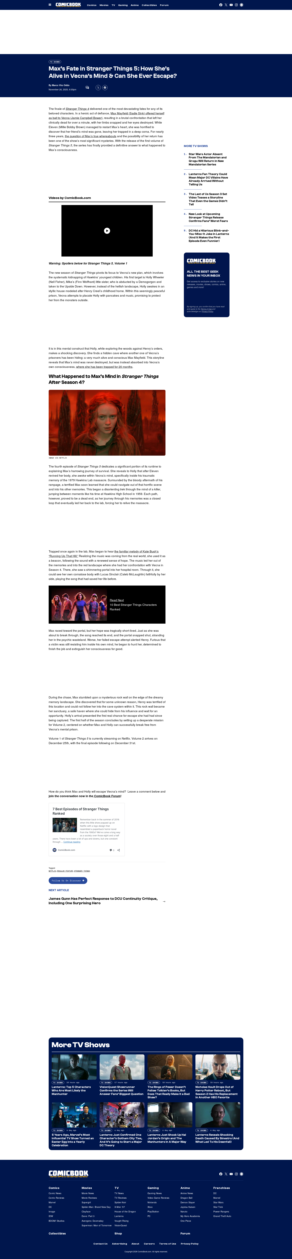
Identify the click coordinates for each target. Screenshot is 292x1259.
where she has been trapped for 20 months (104, 367)
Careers (149, 1243)
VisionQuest (121, 1225)
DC (50, 1206)
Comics (92, 5)
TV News (119, 1193)
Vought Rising (122, 1220)
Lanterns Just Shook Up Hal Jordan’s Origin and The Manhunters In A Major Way (167, 1138)
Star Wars (218, 1202)
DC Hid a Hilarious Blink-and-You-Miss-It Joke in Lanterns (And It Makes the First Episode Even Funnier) (209, 236)
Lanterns (119, 1216)
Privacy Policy (207, 311)
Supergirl (86, 1202)
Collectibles (149, 5)
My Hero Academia (190, 1216)
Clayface (86, 1211)
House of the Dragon (125, 1211)
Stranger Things (82, 871)
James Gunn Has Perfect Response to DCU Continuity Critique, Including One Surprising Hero (103, 901)
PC (149, 1216)
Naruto (184, 1211)
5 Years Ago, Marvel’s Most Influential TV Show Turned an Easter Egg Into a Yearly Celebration (73, 1140)
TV (113, 5)
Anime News (187, 1193)
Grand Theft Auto (222, 1216)
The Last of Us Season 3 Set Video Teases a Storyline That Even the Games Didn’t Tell (208, 199)
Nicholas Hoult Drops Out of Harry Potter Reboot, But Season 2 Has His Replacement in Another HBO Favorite (216, 1092)
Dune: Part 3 (88, 1216)
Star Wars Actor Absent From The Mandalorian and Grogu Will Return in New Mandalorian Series (208, 159)
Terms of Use (206, 309)
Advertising (119, 1243)
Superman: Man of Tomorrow (97, 1225)
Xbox (150, 1206)
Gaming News (155, 1193)
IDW (51, 1216)
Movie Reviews (89, 1197)
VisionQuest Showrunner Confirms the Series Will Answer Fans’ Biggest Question (121, 1090)
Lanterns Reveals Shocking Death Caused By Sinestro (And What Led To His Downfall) (217, 1138)
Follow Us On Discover (67, 880)
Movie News (88, 1193)
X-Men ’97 (120, 1206)
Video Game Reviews (158, 1197)
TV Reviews (121, 1197)
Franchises (221, 1188)
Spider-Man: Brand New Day (96, 1206)
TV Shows (55, 61)
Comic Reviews (56, 1197)
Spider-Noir (120, 1202)
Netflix (52, 871)
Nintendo (152, 1202)
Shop (118, 1233)
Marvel (52, 1202)
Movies (104, 5)
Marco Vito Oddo (61, 85)
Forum (164, 5)
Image (52, 1211)
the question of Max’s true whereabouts (90, 136)
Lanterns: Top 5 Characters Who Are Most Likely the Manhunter (71, 1090)
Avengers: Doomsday (93, 1220)
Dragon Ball (187, 1197)
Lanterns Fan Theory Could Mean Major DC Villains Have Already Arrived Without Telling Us (208, 179)
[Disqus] (107, 948)
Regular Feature (65, 871)
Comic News (55, 1193)
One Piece (186, 1220)
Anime (135, 5)
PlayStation (153, 1211)
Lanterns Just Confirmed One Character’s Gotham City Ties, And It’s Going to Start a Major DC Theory (121, 1140)
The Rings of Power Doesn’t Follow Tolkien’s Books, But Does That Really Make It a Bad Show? (169, 1092)
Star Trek (218, 1206)
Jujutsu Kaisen (188, 1206)
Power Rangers (221, 1211)
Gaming (123, 5)
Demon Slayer (188, 1202)
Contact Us (100, 1243)
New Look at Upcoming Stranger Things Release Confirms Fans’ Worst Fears (208, 217)
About (135, 1243)
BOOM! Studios (56, 1220)
